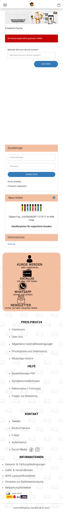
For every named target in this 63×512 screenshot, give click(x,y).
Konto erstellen (14, 181)
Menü (5, 5)
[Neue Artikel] (54, 198)
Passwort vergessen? (17, 186)
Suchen (46, 64)
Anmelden (32, 174)
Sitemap (11, 244)
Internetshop (20, 507)
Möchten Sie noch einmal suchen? (23, 50)
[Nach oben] (9, 490)
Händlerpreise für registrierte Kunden (31, 226)
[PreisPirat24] (31, 4)
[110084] (32, 207)
